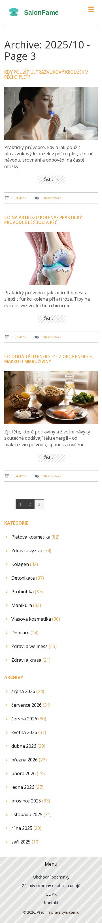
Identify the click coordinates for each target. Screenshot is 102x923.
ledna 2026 (27, 787)
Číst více (51, 179)
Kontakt (51, 902)
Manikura (26, 605)
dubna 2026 (28, 746)
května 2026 (28, 732)
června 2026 (28, 719)
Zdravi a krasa (30, 660)
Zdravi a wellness (34, 646)
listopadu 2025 (31, 814)
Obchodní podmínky (51, 877)
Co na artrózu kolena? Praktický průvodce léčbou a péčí (43, 220)
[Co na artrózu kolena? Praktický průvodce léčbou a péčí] (51, 258)
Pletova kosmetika (35, 537)
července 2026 (31, 705)
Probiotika (27, 591)
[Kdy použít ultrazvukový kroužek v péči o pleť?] (51, 113)
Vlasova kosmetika (35, 619)
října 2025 (26, 828)
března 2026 (29, 760)
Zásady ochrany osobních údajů (51, 885)
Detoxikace (27, 578)
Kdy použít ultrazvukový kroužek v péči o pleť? (46, 74)
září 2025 (25, 842)
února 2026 (28, 773)
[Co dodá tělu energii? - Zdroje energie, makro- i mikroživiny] (51, 397)
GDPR (51, 894)
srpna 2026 (27, 691)
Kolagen (24, 564)
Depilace (25, 632)
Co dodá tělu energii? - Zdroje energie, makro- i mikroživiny (48, 359)
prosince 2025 (30, 801)
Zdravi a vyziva (31, 550)
